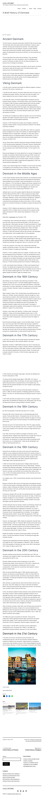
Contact (39, 8)
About (30, 8)
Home (19, 8)
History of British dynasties (9, 777)
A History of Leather (28, 760)
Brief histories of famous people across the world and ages (16, 779)
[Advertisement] (22, 24)
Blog (35, 8)
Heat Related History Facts (29, 766)
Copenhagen (12, 217)
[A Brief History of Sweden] (9, 706)
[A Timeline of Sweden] (35, 706)
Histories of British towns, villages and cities (13, 773)
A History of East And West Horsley (31, 758)
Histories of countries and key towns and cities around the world (17, 775)
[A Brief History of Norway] (22, 706)
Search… (5, 756)
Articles (24, 8)
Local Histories (8, 3)
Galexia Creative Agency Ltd (14, 793)
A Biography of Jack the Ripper (30, 764)
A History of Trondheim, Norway (30, 762)
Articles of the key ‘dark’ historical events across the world (16, 781)
